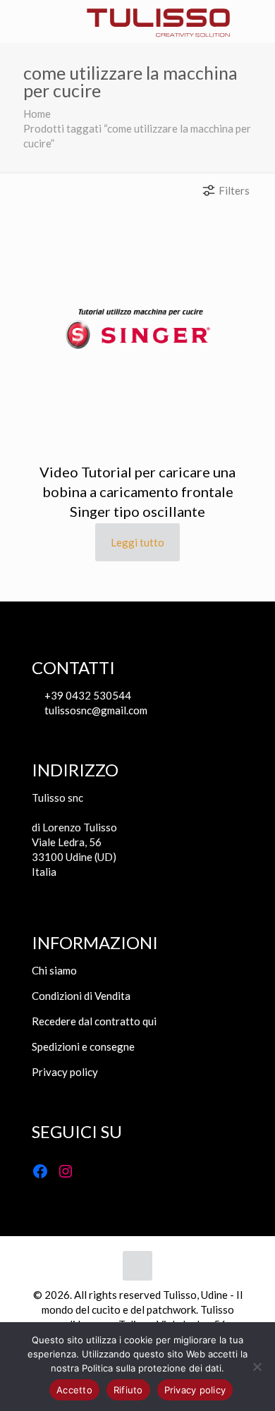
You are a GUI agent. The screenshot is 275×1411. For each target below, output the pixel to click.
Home (37, 113)
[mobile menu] (19, 21)
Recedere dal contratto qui (94, 1021)
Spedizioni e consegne (83, 1046)
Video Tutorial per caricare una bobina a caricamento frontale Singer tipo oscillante (137, 491)
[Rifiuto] (257, 1367)
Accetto (74, 1389)
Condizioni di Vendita (81, 995)
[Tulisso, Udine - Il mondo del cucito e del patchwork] (158, 21)
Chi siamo (54, 970)
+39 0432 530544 (86, 695)
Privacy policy (65, 1071)
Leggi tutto (137, 542)
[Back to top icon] (137, 1266)
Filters (234, 190)
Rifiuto (128, 1389)
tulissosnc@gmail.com (94, 710)
